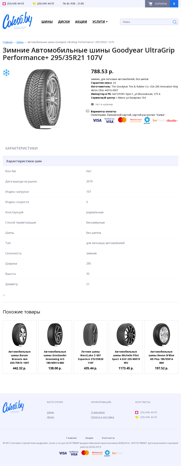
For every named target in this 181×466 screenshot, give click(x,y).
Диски (50, 417)
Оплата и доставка (102, 417)
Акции (89, 437)
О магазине (98, 412)
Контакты (108, 437)
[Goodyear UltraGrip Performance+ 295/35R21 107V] (42, 99)
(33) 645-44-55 (15, 3)
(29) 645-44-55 (45, 3)
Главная (8, 42)
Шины (20, 42)
